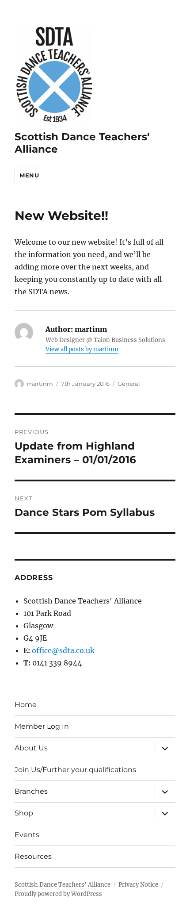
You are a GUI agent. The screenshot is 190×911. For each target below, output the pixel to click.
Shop (24, 813)
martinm (40, 383)
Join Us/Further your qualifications (75, 769)
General (129, 383)
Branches (31, 791)
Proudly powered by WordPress (58, 894)
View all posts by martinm (82, 349)
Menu (29, 175)
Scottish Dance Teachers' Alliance (62, 884)
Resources (33, 856)
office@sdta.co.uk (63, 650)
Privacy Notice (138, 884)
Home (26, 704)
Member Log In (42, 726)
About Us (31, 748)
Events (27, 834)
